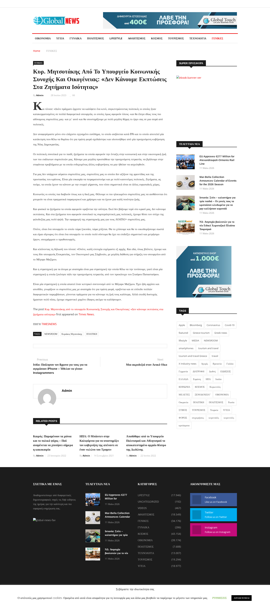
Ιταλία (218, 379)
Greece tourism (201, 332)
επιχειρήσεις (198, 417)
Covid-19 (229, 325)
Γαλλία (229, 363)
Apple (182, 325)
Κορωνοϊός (215, 386)
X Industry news (187, 363)
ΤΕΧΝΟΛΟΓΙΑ (197, 38)
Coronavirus (213, 325)
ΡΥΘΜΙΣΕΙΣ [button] (219, 598)
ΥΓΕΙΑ (60, 38)
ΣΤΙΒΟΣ (183, 410)
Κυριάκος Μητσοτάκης (72, 334)
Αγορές (204, 363)
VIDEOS (142, 508)
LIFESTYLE (115, 38)
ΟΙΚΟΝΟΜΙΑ (43, 38)
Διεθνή (212, 371)
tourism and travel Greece (193, 356)
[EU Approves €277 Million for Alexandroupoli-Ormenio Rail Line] (186, 163)
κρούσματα (184, 425)
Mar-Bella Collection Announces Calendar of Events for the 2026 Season (218, 180)
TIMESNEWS (49, 324)
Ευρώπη (197, 379)
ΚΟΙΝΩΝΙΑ (184, 386)
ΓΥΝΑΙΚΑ (76, 38)
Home (36, 51)
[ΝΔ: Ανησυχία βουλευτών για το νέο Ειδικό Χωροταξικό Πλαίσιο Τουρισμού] (186, 228)
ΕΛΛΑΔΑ (183, 379)
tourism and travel (208, 348)
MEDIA (195, 340)
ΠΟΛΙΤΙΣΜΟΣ (95, 38)
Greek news (220, 332)
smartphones (186, 348)
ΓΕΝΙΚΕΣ (217, 38)
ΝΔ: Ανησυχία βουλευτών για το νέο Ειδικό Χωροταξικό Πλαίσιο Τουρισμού (217, 225)
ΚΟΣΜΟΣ (157, 38)
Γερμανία (183, 371)
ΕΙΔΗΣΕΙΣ (225, 371)
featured (183, 332)
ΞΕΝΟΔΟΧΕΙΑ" (202, 394)
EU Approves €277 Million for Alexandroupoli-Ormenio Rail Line (216, 160)
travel (215, 356)
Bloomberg (196, 325)
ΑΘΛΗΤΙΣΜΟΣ (136, 38)
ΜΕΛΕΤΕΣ (184, 394)
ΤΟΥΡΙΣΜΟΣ (176, 38)
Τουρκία (214, 410)
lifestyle (183, 340)
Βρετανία (217, 363)
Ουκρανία (183, 402)
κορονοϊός (229, 417)
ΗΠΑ (208, 379)
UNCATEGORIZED (148, 501)
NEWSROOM (50, 334)
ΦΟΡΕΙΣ (183, 417)
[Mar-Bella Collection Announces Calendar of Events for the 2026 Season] (186, 183)
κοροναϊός (214, 417)
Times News (86, 314)
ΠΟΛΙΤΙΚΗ (91, 334)
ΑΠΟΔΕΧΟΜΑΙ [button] (241, 598)
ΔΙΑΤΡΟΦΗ (198, 371)
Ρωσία (231, 402)
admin (40, 95)
